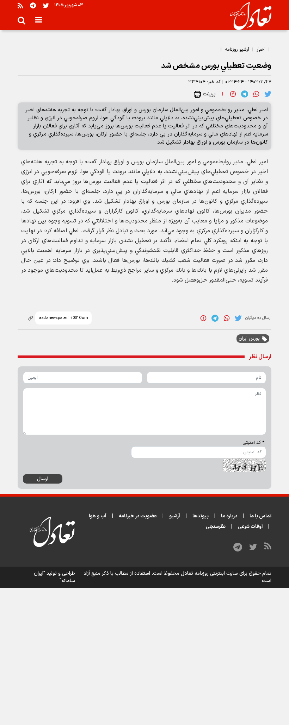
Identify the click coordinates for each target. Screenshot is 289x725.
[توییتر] (46, 5)
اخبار (261, 49)
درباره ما (229, 516)
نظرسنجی (216, 526)
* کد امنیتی (253, 442)
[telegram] (244, 93)
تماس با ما (260, 516)
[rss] (20, 5)
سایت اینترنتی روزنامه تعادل (209, 573)
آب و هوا (97, 516)
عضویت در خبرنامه (138, 516)
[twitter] (267, 93)
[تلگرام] (33, 5)
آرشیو (174, 516)
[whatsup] (256, 93)
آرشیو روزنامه (237, 49)
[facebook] (232, 93)
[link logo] (248, 16)
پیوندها (200, 516)
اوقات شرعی (250, 526)
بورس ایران (249, 338)
